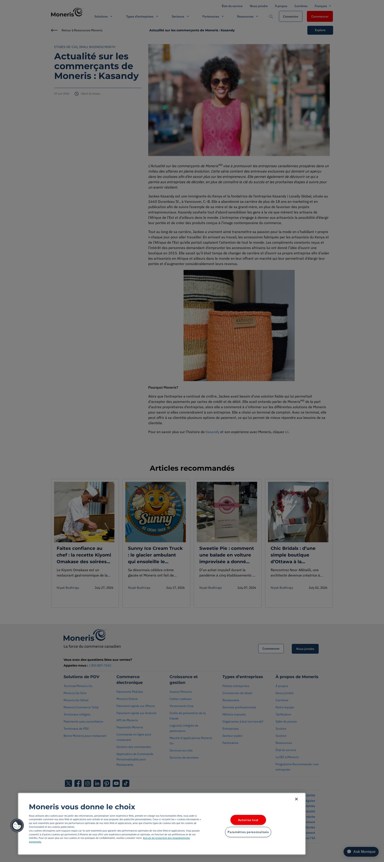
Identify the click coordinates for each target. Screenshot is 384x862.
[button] (17, 825)
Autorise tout (248, 820)
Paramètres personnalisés (248, 832)
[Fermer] (296, 799)
